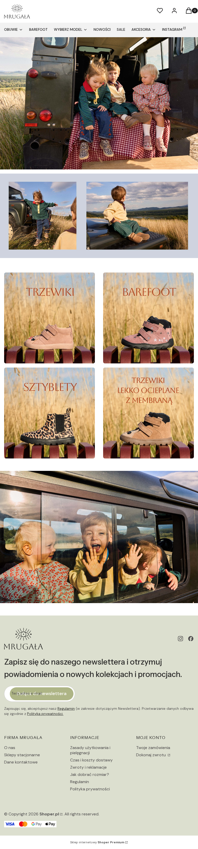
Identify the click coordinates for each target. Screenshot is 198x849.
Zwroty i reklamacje (88, 767)
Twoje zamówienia (153, 747)
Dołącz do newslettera (42, 693)
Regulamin (66, 708)
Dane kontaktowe (21, 762)
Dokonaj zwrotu (151, 755)
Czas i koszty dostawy (91, 760)
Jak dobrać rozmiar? (89, 774)
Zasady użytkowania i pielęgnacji (90, 750)
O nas (9, 747)
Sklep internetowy (97, 842)
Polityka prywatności (90, 789)
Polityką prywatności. (45, 713)
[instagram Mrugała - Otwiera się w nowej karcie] (180, 638)
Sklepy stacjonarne (22, 755)
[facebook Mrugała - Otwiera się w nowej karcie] (191, 638)
